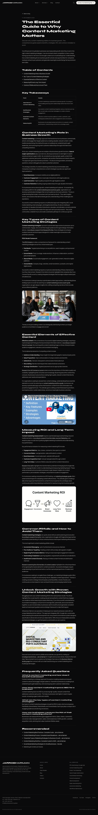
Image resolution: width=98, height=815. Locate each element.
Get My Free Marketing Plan (85, 2)
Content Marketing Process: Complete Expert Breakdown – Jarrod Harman (45, 735)
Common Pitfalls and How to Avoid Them (35, 85)
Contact (57, 2)
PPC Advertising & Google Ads (77, 765)
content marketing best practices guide (48, 190)
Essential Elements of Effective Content (35, 79)
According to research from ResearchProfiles (40, 230)
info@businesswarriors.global (9, 803)
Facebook (75, 797)
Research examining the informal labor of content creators (39, 565)
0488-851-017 (16, 799)
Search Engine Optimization (77, 773)
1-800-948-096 (8, 799)
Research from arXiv (28, 466)
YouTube (81, 797)
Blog (52, 2)
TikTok (94, 797)
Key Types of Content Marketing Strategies (36, 76)
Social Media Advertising (76, 775)
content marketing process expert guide (58, 283)
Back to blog (27, 13)
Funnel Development (75, 778)
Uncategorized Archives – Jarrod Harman (34, 657)
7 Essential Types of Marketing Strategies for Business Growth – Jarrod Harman (47, 738)
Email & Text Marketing (75, 770)
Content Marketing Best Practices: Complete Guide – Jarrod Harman (43, 732)
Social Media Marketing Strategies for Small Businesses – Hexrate (43, 744)
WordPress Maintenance (76, 788)
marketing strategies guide (63, 476)
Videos (41, 775)
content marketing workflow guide (53, 383)
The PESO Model (27, 242)
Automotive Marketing (75, 786)
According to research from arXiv (31, 537)
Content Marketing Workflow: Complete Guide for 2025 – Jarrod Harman (45, 741)
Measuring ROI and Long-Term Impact (35, 82)
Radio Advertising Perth (76, 783)
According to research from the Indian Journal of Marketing (50, 438)
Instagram (88, 797)
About (36, 2)
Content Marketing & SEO (76, 768)
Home (41, 765)
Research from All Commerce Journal (32, 370)
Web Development (74, 781)
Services (44, 2)
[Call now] (74, 2)
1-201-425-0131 (8, 801)
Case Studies (43, 770)
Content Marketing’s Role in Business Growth (37, 73)
